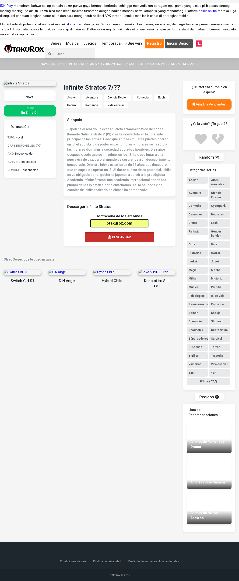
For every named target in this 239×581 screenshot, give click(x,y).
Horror (215, 253)
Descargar (121, 237)
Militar (193, 278)
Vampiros (195, 364)
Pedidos (207, 397)
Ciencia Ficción (117, 97)
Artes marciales (217, 182)
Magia (192, 270)
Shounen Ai (196, 330)
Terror (215, 347)
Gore (192, 244)
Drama (193, 223)
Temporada (111, 43)
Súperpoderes (198, 338)
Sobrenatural (219, 330)
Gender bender (216, 234)
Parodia (216, 287)
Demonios (196, 214)
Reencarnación (198, 304)
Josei (215, 261)
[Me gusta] (201, 138)
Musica (72, 43)
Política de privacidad (107, 561)
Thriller (193, 355)
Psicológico (197, 296)
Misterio (216, 278)
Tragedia (217, 355)
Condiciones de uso (73, 561)
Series (55, 43)
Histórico (195, 253)
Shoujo (216, 313)
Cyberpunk (218, 205)
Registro (154, 43)
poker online (208, 11)
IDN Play (6, 5)
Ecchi (161, 97)
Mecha (215, 270)
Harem (71, 105)
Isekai (193, 261)
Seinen (193, 313)
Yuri (213, 372)
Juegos (89, 43)
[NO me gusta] (218, 138)
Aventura (92, 97)
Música (193, 287)
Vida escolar (116, 105)
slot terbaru (75, 24)
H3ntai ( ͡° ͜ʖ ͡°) (208, 381)
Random (207, 157)
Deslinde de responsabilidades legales (153, 561)
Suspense (195, 347)
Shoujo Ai (195, 321)
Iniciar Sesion (178, 43)
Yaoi (191, 372)
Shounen (217, 321)
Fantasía (194, 231)
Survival (216, 338)
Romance (91, 105)
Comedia (143, 97)
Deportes (217, 214)
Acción (72, 97)
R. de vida (217, 296)
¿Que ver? (133, 43)
